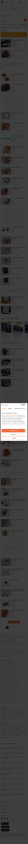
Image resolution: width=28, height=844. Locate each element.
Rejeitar (14, 438)
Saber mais (13, 434)
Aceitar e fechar (14, 430)
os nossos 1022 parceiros (10, 415)
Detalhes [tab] (10, 408)
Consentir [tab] (3, 408)
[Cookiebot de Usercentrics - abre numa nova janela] (21, 405)
